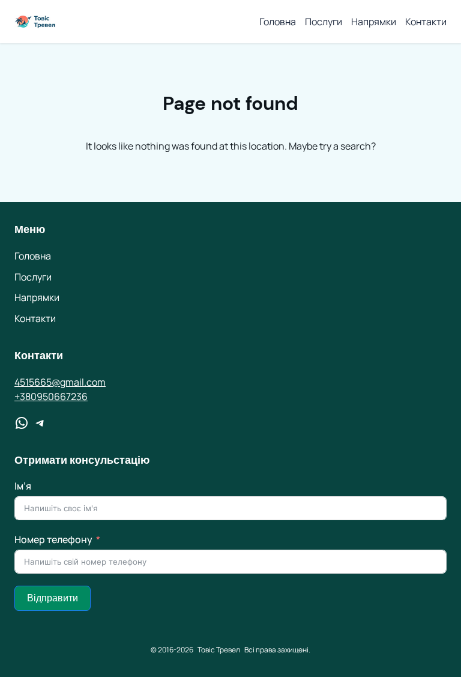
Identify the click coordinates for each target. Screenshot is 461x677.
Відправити (52, 598)
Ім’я (22, 486)
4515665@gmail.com (60, 382)
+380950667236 (51, 396)
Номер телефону (53, 539)
